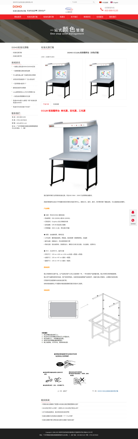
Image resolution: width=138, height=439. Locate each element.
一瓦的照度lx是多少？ (20, 83)
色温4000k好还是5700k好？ (22, 107)
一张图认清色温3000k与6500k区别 (24, 66)
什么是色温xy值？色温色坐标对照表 (24, 75)
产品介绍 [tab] (46, 104)
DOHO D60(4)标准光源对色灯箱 (108, 391)
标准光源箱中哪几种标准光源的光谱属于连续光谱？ (58, 420)
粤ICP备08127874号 (87, 432)
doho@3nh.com (22, 123)
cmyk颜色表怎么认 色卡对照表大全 (24, 92)
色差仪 (62, 17)
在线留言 (99, 17)
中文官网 (105, 2)
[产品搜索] (93, 1)
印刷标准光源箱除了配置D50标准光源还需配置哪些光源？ (60, 404)
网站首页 (17, 17)
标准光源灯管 (48, 17)
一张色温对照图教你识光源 (21, 96)
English (115, 2)
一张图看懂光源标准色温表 (21, 71)
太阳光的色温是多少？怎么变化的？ (24, 79)
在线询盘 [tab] (56, 104)
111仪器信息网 (68, 12)
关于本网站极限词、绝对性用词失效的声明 (55, 412)
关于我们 (74, 17)
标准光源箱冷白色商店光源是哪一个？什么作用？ (57, 416)
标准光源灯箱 (32, 17)
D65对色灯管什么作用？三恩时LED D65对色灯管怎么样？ (60, 408)
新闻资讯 (87, 17)
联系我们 (112, 17)
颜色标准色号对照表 (19, 88)
